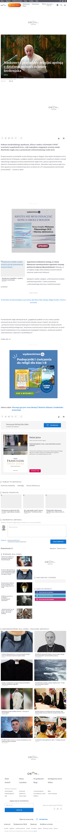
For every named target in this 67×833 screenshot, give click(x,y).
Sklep (37, 1)
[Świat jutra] (15, 453)
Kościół (6, 75)
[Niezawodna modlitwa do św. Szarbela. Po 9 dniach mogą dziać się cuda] (24, 587)
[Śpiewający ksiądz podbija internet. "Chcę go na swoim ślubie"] (17, 698)
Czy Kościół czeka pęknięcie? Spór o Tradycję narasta (50, 740)
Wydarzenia (26, 4)
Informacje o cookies (47, 828)
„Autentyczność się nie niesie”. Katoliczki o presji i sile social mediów (7, 611)
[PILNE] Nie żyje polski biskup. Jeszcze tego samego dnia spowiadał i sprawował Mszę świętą (49, 654)
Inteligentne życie (55, 779)
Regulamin (12, 828)
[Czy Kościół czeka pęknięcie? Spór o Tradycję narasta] (50, 727)
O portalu (6, 828)
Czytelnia (22, 782)
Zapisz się (19, 810)
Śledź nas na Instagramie (46, 599)
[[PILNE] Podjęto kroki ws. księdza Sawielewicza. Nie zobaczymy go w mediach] (17, 727)
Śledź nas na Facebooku (46, 592)
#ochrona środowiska (8, 486)
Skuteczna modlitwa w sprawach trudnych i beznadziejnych (7, 558)
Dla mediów (34, 828)
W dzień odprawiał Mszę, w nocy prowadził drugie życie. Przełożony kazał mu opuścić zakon (8, 572)
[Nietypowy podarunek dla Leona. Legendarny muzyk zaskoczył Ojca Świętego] (11, 501)
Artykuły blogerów (9, 793)
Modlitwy (36, 796)
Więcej (44, 4)
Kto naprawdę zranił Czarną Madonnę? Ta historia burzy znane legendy (33, 512)
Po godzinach (39, 779)
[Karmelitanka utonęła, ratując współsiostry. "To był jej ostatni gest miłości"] (50, 670)
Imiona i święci (22, 796)
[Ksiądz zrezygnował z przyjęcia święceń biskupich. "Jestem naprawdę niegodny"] (17, 670)
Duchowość (22, 791)
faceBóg (31, 1)
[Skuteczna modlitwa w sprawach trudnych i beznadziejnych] (24, 561)
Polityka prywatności (20, 828)
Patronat (56, 828)
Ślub (6, 796)
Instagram (65, 1)
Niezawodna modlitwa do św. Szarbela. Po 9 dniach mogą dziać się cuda (7, 585)
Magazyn (8, 1)
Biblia (2, 1)
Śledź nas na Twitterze (46, 596)
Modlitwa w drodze (17, 1)
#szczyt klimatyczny (33, 486)
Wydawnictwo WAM (20, 824)
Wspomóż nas (54, 425)
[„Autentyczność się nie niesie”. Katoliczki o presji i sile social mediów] (24, 614)
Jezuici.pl (7, 824)
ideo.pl (35, 831)
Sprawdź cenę (35, 471)
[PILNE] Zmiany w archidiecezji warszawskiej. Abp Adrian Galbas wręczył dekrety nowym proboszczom (50, 712)
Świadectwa (22, 793)
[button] (57, 5)
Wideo (50, 782)
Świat (7, 779)
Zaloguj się (3, 540)
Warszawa (49, 4)
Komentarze (35, 4)
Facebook (60, 1)
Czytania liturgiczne (39, 791)
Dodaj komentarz (58, 541)
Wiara (24, 6)
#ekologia (20, 486)
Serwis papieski (9, 791)
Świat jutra (35, 437)
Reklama (40, 828)
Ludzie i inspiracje (52, 793)
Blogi (25, 1)
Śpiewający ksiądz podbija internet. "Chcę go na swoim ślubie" (15, 712)
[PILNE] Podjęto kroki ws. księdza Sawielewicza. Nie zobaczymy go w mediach (16, 740)
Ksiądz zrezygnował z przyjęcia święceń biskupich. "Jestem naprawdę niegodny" (16, 683)
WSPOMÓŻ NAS (43, 819)
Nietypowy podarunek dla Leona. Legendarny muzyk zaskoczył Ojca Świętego (11, 512)
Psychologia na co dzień (40, 793)
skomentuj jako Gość (14, 540)
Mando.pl (33, 824)
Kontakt (28, 828)
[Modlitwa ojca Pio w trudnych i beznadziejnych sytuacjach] (24, 600)
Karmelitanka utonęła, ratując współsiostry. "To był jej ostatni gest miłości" (49, 683)
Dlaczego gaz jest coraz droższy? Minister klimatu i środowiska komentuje (37, 408)
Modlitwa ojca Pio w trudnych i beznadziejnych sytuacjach (7, 598)
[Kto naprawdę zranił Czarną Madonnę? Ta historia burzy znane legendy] (33, 501)
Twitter (63, 1)
